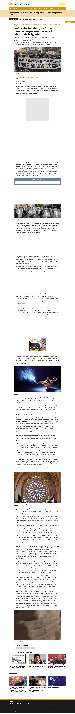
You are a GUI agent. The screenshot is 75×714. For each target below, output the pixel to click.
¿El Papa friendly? (30, 0)
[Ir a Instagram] (15, 703)
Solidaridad (60, 8)
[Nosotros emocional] (57, 681)
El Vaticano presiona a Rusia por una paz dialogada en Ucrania (31, 19)
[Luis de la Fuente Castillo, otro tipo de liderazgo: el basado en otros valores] (57, 659)
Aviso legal (31, 707)
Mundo (41, 8)
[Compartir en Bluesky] (20, 83)
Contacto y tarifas (23, 707)
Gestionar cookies (38, 711)
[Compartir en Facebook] (16, 83)
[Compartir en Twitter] (18, 83)
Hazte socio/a (62, 4)
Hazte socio (50, 707)
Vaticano (30, 8)
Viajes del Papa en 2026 (22, 0)
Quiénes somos (12, 707)
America (36, 8)
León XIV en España (17, 8)
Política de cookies (42, 707)
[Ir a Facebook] (10, 703)
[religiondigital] (13, 711)
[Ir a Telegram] (28, 703)
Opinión (33, 647)
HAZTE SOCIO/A (37, 183)
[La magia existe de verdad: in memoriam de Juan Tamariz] (37, 659)
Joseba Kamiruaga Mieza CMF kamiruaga (28, 77)
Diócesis (46, 8)
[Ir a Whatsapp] (26, 703)
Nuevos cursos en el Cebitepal (40, 0)
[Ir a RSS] (31, 703)
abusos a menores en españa (22, 647)
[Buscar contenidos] (57, 4)
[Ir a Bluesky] (23, 703)
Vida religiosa (53, 8)
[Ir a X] (13, 703)
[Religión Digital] (19, 4)
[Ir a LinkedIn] (18, 703)
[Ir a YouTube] (21, 703)
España (24, 8)
